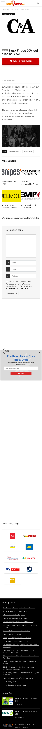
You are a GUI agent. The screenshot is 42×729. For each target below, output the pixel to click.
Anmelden (21, 373)
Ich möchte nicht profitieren (21, 377)
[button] (21, 357)
